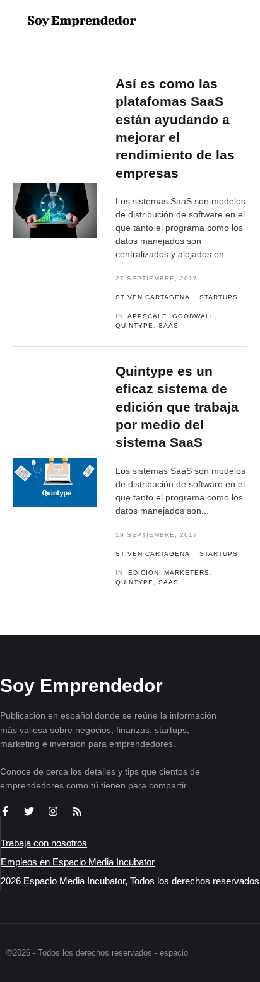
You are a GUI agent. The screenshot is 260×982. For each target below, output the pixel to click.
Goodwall (193, 316)
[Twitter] (29, 811)
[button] (210, 21)
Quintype (134, 325)
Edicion (143, 572)
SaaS (168, 325)
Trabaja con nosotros (44, 843)
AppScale (147, 316)
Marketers (187, 572)
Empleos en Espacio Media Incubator (78, 862)
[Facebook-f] (5, 811)
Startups (218, 297)
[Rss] (77, 811)
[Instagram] (53, 811)
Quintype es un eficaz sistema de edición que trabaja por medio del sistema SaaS (177, 406)
